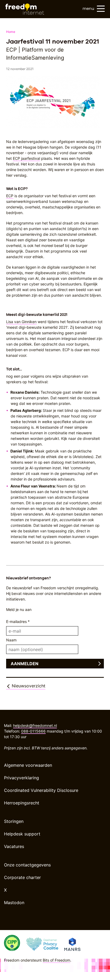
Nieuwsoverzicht (27, 685)
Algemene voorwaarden (28, 765)
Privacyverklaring (21, 777)
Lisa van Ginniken (21, 321)
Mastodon (14, 902)
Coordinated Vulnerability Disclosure (41, 790)
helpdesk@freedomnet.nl (35, 725)
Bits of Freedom (56, 960)
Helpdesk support (22, 834)
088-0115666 (33, 731)
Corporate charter (22, 877)
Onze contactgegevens (27, 865)
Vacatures (14, 846)
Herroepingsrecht (21, 803)
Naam (11, 640)
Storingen (13, 821)
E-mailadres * (18, 621)
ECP (9, 195)
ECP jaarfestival (26, 158)
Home (10, 32)
